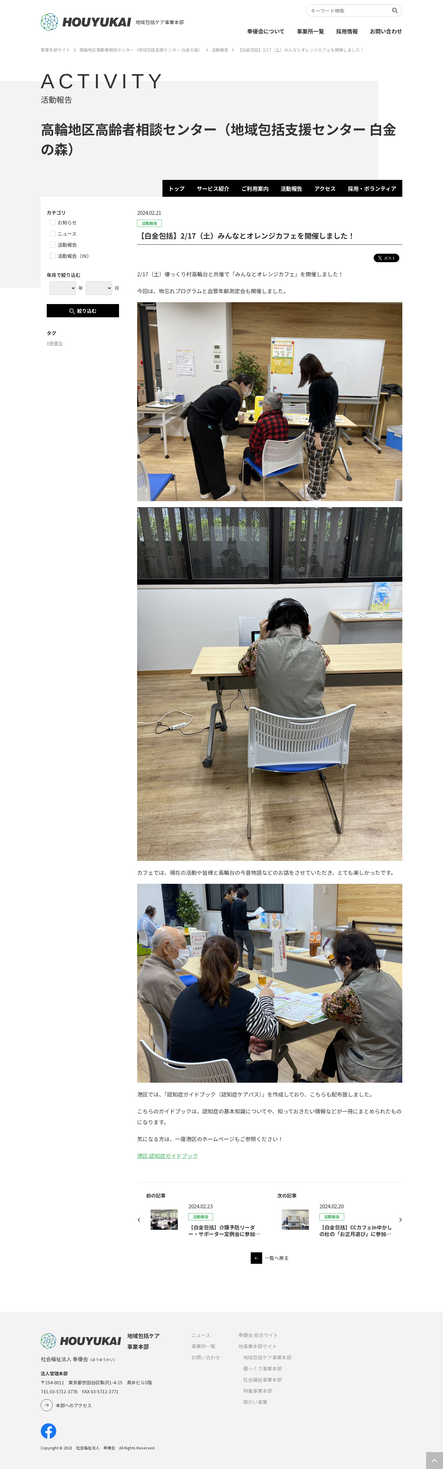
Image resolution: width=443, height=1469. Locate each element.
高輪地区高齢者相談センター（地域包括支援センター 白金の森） (141, 50)
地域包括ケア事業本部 (267, 1357)
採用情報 (347, 31)
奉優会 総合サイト (258, 1335)
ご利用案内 (255, 188)
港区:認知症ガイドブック (167, 1156)
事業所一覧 (310, 31)
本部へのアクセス (74, 1405)
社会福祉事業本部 (262, 1379)
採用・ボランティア (372, 188)
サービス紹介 (213, 188)
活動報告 (220, 50)
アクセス (325, 188)
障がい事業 (255, 1401)
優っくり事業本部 (262, 1368)
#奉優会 (55, 343)
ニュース (200, 1335)
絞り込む (86, 310)
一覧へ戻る (277, 1257)
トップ (176, 188)
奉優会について (266, 31)
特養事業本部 (257, 1390)
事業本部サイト (55, 50)
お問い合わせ (386, 31)
